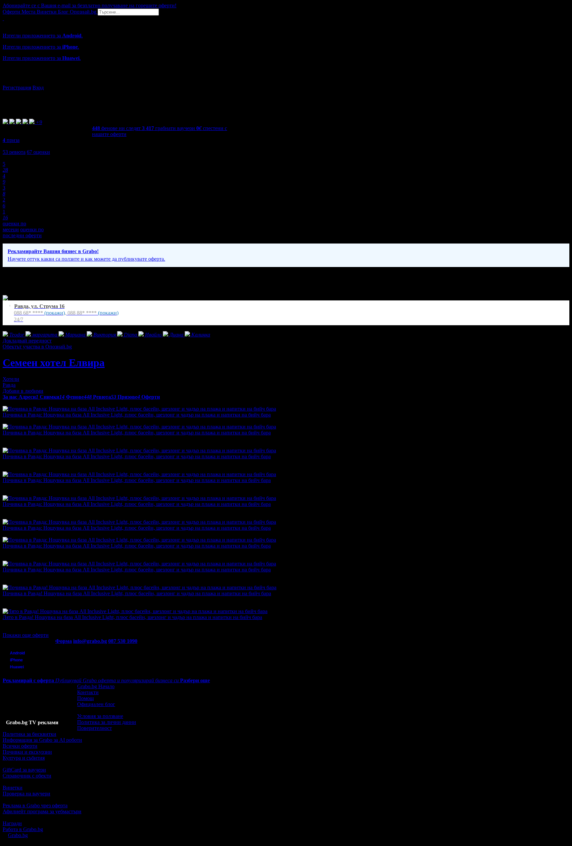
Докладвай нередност (27, 340)
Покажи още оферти (26, 635)
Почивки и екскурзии (27, 752)
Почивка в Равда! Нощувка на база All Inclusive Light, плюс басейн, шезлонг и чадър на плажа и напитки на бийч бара (137, 593)
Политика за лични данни (106, 722)
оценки (38, 152)
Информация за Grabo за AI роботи (42, 740)
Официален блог (96, 704)
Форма (63, 641)
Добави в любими (23, 391)
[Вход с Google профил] (286, 81)
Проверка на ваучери (26, 793)
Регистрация (17, 87)
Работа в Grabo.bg (23, 829)
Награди (12, 823)
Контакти (88, 692)
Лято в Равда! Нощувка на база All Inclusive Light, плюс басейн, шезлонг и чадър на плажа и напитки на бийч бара (132, 617)
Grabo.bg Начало (96, 686)
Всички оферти (20, 746)
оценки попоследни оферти (23, 232)
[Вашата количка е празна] (3, 18)
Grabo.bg (18, 835)
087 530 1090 (122, 641)
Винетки (13, 787)
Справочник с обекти (27, 776)
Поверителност (94, 728)
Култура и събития (24, 758)
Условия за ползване (100, 716)
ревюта (14, 152)
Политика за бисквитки (29, 734)
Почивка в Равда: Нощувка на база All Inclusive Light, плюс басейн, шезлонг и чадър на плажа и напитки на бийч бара (137, 415)
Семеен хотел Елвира (54, 363)
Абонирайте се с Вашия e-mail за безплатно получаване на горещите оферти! (89, 5)
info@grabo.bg (90, 641)
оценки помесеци (14, 226)
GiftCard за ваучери (24, 770)
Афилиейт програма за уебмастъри (42, 811)
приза (11, 140)
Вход (38, 87)
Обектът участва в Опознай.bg (37, 346)
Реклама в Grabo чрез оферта (35, 805)
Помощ (85, 698)
